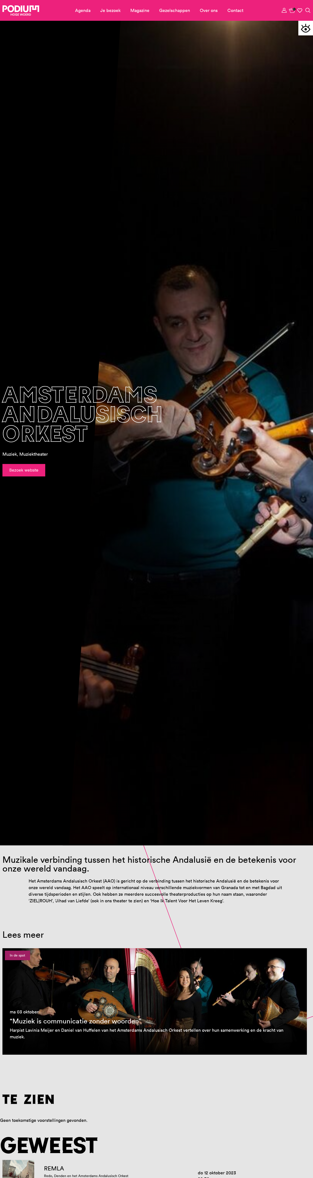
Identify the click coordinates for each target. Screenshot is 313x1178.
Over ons (209, 10)
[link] (292, 10)
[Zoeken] (308, 10)
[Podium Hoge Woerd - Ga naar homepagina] (20, 10)
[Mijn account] (284, 10)
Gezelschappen (174, 10)
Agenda (82, 10)
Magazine (139, 10)
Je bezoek (110, 10)
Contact (235, 10)
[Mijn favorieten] (300, 10)
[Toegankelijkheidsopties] (305, 28)
